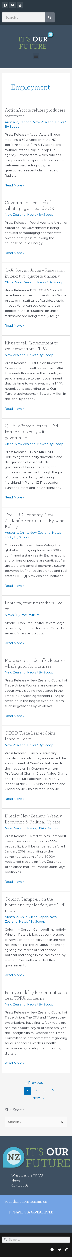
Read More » (14, 185)
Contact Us (19, 1186)
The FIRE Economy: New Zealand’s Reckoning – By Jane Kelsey (34, 520)
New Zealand (43, 122)
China (9, 282)
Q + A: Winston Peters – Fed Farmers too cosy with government (31, 432)
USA (8, 537)
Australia (11, 122)
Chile (23, 917)
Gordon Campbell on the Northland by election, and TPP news (35, 905)
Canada (25, 122)
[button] (36, 56)
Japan (43, 917)
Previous (33, 1083)
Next (38, 1098)
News (59, 122)
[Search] (50, 17)
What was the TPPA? (27, 1175)
